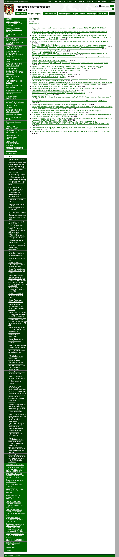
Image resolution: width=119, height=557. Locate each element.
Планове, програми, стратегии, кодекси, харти (15, 102)
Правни (17, 555)
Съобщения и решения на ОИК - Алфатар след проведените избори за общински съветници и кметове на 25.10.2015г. (15, 527)
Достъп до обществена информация (14, 86)
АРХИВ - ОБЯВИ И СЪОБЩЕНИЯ (13, 543)
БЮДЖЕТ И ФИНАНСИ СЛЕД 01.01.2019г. (14, 111)
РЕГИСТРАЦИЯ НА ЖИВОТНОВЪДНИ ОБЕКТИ (13, 497)
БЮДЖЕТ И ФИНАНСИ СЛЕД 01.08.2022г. (14, 48)
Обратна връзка (100, 1)
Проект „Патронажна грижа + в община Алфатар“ (15, 340)
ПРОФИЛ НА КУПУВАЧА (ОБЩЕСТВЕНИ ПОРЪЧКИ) (15, 137)
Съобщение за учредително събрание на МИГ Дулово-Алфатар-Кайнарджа (58, 93)
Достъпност (9, 555)
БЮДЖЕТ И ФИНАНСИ (14, 114)
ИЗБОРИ (9, 19)
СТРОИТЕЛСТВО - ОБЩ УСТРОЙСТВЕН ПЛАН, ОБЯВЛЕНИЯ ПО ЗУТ (15, 469)
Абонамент (59, 1)
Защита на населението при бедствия (14, 481)
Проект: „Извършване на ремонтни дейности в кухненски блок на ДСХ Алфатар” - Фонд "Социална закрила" (17, 408)
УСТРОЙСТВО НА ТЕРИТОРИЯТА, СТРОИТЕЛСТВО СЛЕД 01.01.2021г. (14, 41)
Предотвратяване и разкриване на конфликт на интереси (14, 519)
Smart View (103, 14)
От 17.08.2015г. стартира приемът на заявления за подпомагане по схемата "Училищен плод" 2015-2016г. (17, 215)
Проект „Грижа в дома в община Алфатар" (16, 373)
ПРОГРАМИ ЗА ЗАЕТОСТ (15, 465)
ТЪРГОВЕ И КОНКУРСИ (14, 148)
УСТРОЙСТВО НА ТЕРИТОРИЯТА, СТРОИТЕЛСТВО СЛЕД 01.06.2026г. (14, 71)
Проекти (9, 156)
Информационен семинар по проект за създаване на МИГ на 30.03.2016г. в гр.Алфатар (63, 89)
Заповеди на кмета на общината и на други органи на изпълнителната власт (15, 512)
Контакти (70, 1)
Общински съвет (50, 14)
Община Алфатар (34, 14)
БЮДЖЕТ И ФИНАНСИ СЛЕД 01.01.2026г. (14, 65)
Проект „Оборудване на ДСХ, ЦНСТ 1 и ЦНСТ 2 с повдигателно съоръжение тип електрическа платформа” (17, 332)
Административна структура (12, 77)
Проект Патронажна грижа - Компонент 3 (15, 301)
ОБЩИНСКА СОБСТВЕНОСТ (12, 127)
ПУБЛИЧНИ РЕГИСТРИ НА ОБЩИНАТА (14, 132)
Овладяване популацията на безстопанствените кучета (15, 535)
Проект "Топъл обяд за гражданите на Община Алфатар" (16, 270)
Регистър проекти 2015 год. (41, 95)
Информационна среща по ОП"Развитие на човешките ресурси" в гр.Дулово (16, 206)
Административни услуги (68, 14)
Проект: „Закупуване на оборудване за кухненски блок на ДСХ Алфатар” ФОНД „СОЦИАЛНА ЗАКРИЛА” (17, 458)
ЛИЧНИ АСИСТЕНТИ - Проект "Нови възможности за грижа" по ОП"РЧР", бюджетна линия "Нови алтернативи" (16, 245)
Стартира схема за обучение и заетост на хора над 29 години (16, 253)
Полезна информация (88, 14)
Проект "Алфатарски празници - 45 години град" (15, 295)
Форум (48, 1)
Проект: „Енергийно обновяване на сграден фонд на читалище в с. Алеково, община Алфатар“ (16, 380)
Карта (80, 1)
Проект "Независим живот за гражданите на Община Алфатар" (16, 264)
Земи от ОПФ (11, 153)
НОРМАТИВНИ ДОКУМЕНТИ (11, 97)
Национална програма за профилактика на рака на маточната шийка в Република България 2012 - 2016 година (71, 131)
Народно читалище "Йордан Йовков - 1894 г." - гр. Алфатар (15, 23)
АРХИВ (8, 550)
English (112, 1)
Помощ (88, 1)
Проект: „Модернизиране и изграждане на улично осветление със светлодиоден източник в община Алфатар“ (17, 349)
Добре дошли (21, 14)
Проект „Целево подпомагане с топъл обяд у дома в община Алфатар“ (16, 307)
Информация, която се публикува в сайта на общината (14, 91)
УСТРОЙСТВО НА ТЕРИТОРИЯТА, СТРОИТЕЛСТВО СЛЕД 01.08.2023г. (14, 54)
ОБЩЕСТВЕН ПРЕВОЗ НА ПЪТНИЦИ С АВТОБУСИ (14, 491)
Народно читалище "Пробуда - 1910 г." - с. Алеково (14, 29)
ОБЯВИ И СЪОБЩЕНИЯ (14, 540)
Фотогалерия (10, 547)
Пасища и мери (11, 151)
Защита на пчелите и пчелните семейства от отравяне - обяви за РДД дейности (14, 504)
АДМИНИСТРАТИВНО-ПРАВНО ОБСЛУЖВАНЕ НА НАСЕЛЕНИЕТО (15, 475)
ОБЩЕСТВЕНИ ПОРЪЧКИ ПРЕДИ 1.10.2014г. (12, 143)
